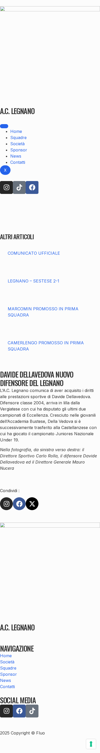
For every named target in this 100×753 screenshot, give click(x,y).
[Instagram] (6, 187)
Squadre (18, 137)
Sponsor (18, 149)
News (15, 156)
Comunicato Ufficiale (34, 253)
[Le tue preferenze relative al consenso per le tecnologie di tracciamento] (91, 744)
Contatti (17, 162)
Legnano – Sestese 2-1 (33, 281)
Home (16, 131)
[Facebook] (32, 187)
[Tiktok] (19, 187)
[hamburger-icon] (4, 126)
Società (17, 143)
